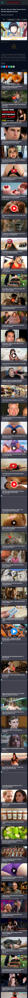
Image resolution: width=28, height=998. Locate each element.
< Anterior (6, 37)
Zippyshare (14, 47)
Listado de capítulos (18, 37)
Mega (4, 19)
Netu (18, 19)
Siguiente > (14, 39)
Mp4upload (11, 19)
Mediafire (14, 46)
